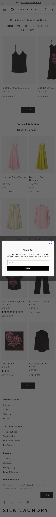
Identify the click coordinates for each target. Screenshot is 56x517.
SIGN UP (27, 268)
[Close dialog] (51, 243)
